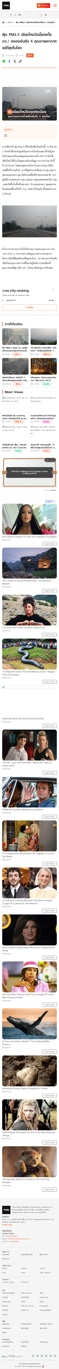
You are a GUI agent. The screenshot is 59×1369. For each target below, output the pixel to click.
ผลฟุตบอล (5, 1324)
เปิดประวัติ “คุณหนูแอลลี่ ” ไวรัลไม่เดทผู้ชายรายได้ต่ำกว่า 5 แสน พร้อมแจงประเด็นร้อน (43, 446)
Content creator (8, 1282)
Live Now (45, 5)
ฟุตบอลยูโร (25, 1328)
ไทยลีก (4, 1332)
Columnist (25, 1282)
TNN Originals (45, 1272)
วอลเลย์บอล (6, 1328)
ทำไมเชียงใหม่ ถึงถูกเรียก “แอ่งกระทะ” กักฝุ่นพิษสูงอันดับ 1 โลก (43, 349)
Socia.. (46, 450)
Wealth (24, 1268)
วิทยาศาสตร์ (25, 1297)
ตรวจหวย (5, 1346)
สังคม (18, 384)
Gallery (5, 1314)
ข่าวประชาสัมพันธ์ (45, 1310)
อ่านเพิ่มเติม (29, 307)
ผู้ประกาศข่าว (44, 1254)
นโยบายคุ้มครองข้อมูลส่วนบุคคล (29, 1363)
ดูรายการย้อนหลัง (27, 1254)
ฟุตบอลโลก (43, 1328)
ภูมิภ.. (17, 354)
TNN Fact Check (27, 1306)
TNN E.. (47, 354)
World (4, 1268)
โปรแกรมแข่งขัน (26, 1324)
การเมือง (5, 1297)
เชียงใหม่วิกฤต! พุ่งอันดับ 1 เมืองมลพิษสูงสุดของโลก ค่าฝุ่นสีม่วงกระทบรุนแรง (15, 379)
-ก (11, 14)
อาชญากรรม (6, 1301)
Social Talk (44, 1297)
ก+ (20, 15)
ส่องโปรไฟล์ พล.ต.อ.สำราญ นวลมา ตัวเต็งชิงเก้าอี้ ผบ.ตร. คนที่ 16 (14, 417)
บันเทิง (23, 1301)
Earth (46, 384)
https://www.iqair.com (39, 248)
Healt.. (46, 421)
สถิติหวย (24, 1346)
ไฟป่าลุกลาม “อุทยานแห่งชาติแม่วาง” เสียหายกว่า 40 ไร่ (43, 379)
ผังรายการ (5, 1258)
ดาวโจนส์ (5, 1310)
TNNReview (44, 1342)
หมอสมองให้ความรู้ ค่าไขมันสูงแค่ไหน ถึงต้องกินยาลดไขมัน (43, 417)
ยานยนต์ (5, 1306)
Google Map (7, 1224)
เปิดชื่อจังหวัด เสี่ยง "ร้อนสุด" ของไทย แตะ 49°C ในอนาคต (14, 446)
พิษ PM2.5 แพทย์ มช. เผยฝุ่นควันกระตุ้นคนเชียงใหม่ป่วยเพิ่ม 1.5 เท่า (15, 349)
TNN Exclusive (26, 1293)
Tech (4, 1272)
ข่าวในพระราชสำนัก (8, 1293)
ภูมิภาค (10, 22)
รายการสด (5, 1254)
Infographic (44, 1306)
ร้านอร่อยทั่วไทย (7, 1342)
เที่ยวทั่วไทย (25, 1342)
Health (42, 1268)
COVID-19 (24, 1310)
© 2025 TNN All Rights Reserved (28, 1366)
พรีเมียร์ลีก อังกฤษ (46, 1324)
